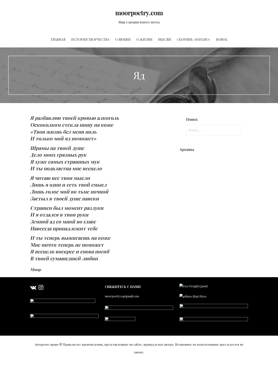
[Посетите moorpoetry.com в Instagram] (40, 288)
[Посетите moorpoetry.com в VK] (33, 288)
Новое (221, 39)
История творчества (90, 39)
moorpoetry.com (139, 12)
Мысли (164, 39)
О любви (123, 39)
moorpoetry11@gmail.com (122, 296)
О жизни (144, 39)
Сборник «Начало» (193, 39)
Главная (58, 39)
